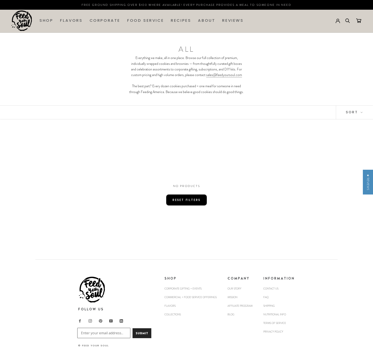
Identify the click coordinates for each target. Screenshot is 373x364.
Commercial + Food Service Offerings (190, 297)
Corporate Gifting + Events (183, 289)
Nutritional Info (274, 314)
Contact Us (270, 289)
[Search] (347, 20)
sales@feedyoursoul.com (224, 74)
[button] (368, 182)
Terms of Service (274, 323)
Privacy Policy (273, 332)
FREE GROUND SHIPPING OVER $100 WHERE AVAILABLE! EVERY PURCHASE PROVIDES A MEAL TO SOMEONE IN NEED (186, 5)
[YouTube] (111, 321)
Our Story (234, 289)
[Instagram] (90, 321)
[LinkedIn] (121, 321)
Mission (232, 297)
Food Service (145, 20)
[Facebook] (80, 321)
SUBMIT (142, 333)
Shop (46, 20)
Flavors (71, 20)
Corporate (105, 20)
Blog (231, 314)
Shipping (269, 306)
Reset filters (186, 200)
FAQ (266, 297)
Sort (352, 112)
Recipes (181, 20)
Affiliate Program (240, 306)
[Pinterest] (100, 321)
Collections (172, 314)
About (206, 20)
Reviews (232, 20)
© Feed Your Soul (93, 345)
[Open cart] (358, 20)
